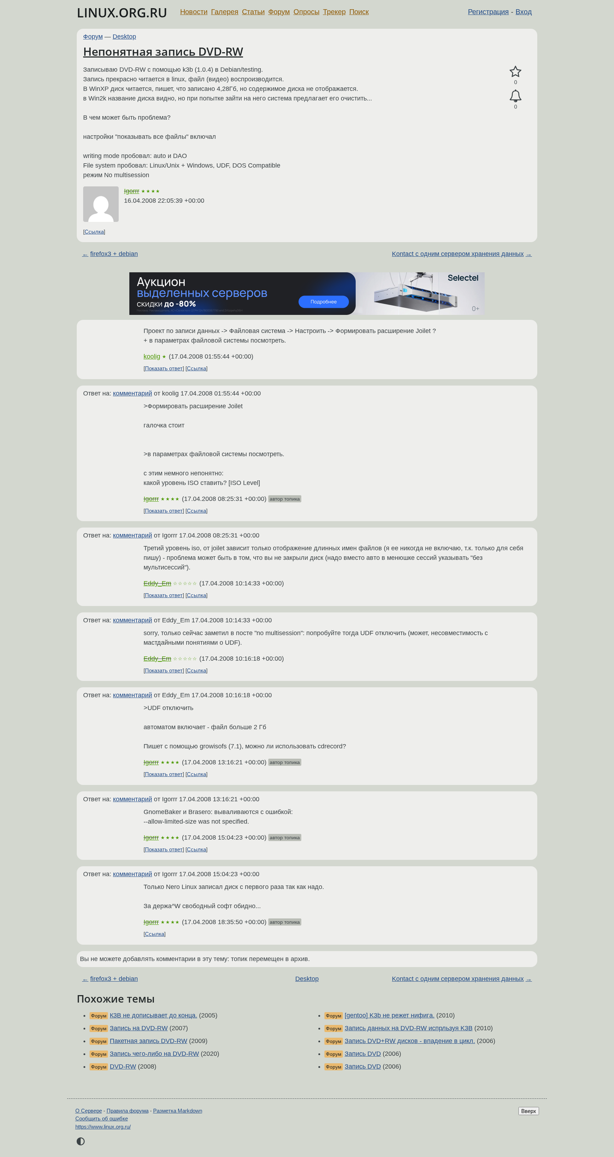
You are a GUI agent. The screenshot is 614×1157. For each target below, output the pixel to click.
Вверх (528, 1111)
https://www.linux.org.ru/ (103, 1127)
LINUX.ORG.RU (122, 12)
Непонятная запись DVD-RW (163, 51)
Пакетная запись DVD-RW (148, 1040)
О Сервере (88, 1111)
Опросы (306, 12)
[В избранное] (515, 72)
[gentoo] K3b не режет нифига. (390, 1015)
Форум (279, 12)
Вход (524, 12)
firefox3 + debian (114, 253)
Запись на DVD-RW (139, 1028)
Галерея (224, 12)
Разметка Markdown (177, 1111)
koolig (152, 356)
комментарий (132, 393)
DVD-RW (123, 1066)
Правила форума (128, 1111)
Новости (194, 12)
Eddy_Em (157, 583)
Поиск (359, 12)
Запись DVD (363, 1053)
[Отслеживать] (515, 96)
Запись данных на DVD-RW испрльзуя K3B (409, 1028)
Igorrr (131, 191)
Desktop (124, 36)
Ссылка (94, 232)
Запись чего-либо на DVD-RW (154, 1053)
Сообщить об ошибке (101, 1118)
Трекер (334, 12)
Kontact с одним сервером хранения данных (458, 253)
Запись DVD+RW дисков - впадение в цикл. (410, 1040)
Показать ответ (164, 368)
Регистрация (488, 12)
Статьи (253, 12)
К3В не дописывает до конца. (153, 1015)
